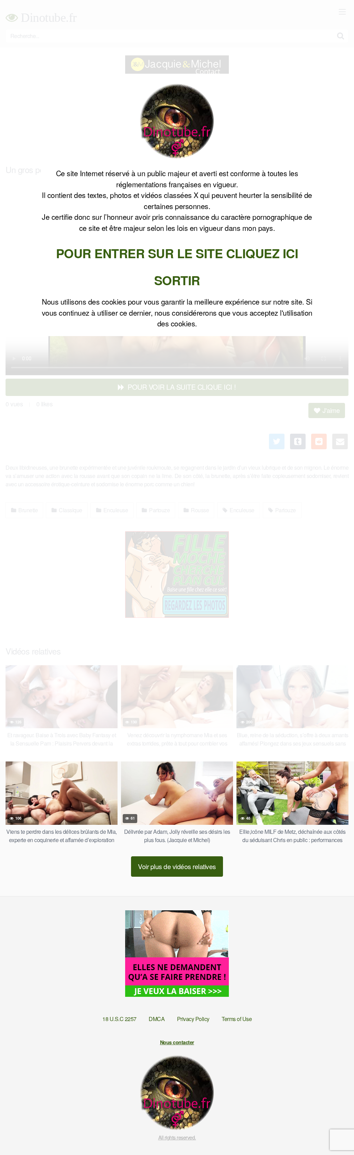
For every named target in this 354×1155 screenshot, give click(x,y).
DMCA (157, 1019)
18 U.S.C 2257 (119, 1019)
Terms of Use (237, 1019)
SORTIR (177, 280)
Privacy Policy (193, 1019)
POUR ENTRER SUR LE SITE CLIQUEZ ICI (177, 253)
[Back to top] (335, 1133)
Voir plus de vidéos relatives (177, 866)
